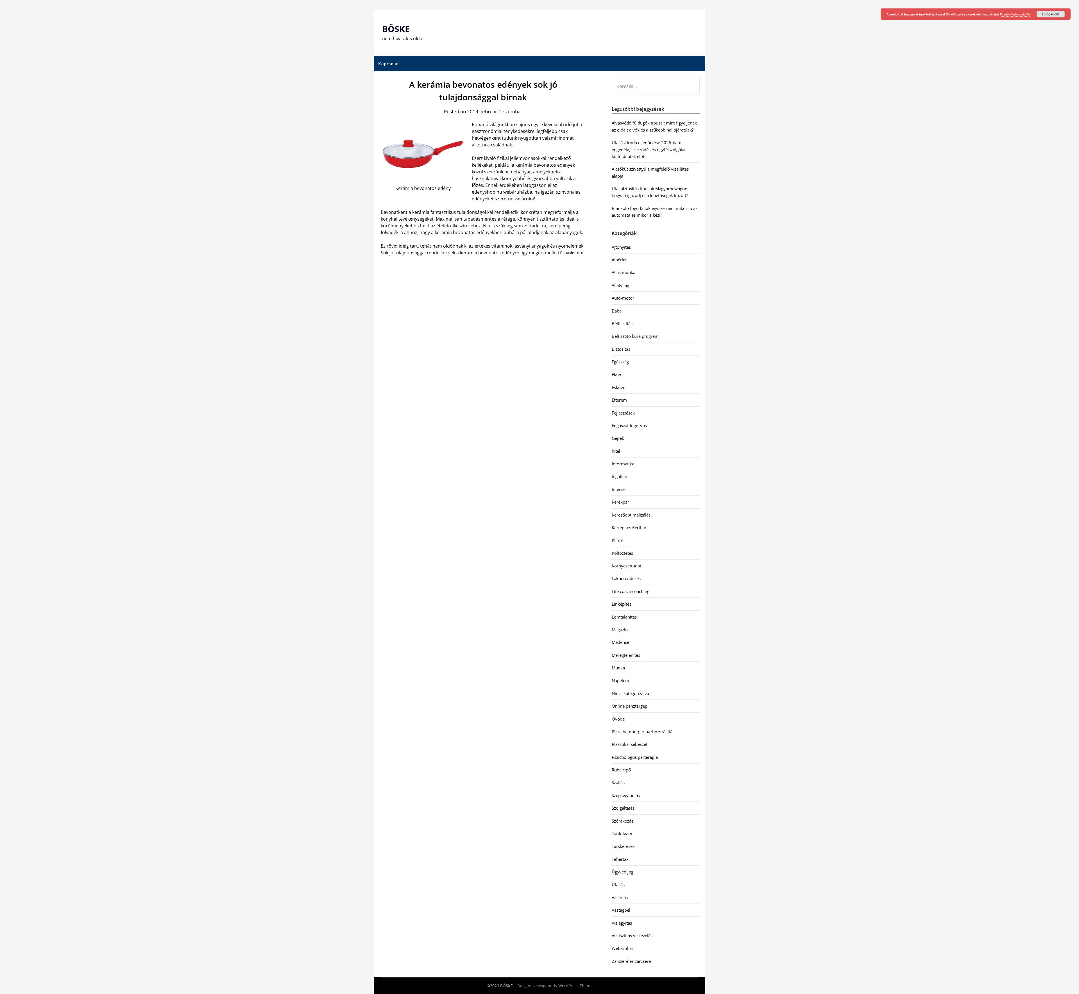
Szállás (618, 782)
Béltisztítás (622, 323)
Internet (619, 489)
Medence (620, 642)
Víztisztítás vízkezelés (632, 935)
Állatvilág (620, 285)
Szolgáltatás (623, 808)
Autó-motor (623, 298)
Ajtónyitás (621, 247)
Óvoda (618, 719)
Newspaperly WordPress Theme (562, 985)
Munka (618, 668)
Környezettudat (626, 566)
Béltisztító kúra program (635, 336)
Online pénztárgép (629, 706)
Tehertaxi (621, 859)
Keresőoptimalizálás (631, 515)
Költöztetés (622, 553)
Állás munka (623, 272)
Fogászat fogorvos (629, 425)
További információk (1015, 14)
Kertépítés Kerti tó (629, 527)
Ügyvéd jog (622, 872)
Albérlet (619, 259)
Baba (617, 311)
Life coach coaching (630, 591)
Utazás (618, 884)
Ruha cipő (621, 770)
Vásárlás (620, 897)
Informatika (623, 464)
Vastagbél (621, 910)
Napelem (620, 680)
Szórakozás (622, 821)
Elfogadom (1050, 14)
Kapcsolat (388, 63)
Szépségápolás (626, 795)
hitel (616, 451)
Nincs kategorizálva (630, 693)
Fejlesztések (623, 413)
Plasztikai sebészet (629, 744)
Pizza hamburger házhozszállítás (643, 731)
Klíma (617, 540)
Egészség (620, 361)
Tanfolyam (622, 833)
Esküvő (618, 387)
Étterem (619, 400)
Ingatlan (619, 476)
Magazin (620, 629)
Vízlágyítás (622, 923)
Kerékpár (620, 502)
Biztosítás (621, 349)
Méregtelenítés (626, 655)
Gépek (618, 438)
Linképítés (621, 604)
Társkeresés (623, 846)
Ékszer (618, 374)
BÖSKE (396, 29)
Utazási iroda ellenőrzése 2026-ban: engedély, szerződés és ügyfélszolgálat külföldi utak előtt (649, 149)
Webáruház (623, 948)
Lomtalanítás (624, 617)
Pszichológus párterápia (635, 757)
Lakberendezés (626, 578)
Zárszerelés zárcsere (631, 961)
